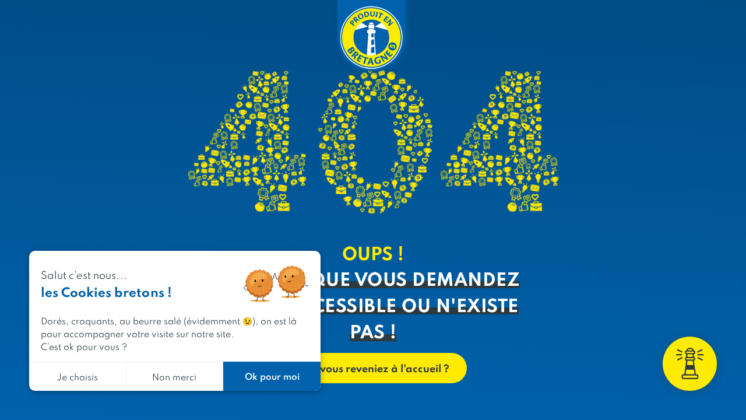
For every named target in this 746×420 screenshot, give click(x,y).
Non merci (174, 376)
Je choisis (77, 376)
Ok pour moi (272, 376)
